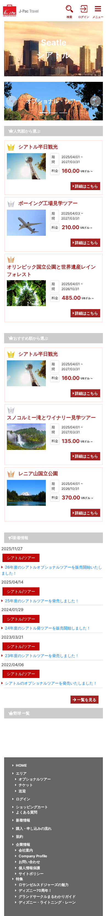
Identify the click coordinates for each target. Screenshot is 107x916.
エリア (21, 773)
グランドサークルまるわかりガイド (47, 897)
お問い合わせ (29, 862)
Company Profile (33, 856)
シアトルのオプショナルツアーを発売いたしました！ (51, 683)
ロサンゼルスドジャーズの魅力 (44, 885)
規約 (19, 836)
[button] (11, 101)
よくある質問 (26, 812)
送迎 (22, 791)
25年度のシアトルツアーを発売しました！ (42, 600)
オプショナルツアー (35, 779)
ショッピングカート (32, 807)
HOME (21, 765)
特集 (19, 879)
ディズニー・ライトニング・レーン (47, 902)
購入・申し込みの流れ (34, 828)
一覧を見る (86, 699)
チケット (26, 785)
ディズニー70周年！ (35, 890)
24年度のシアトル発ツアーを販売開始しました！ (48, 628)
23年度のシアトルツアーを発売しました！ (42, 655)
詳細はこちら (86, 186)
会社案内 (26, 850)
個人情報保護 (29, 868)
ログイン (23, 799)
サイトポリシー (31, 874)
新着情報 (23, 820)
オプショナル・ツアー (53, 101)
